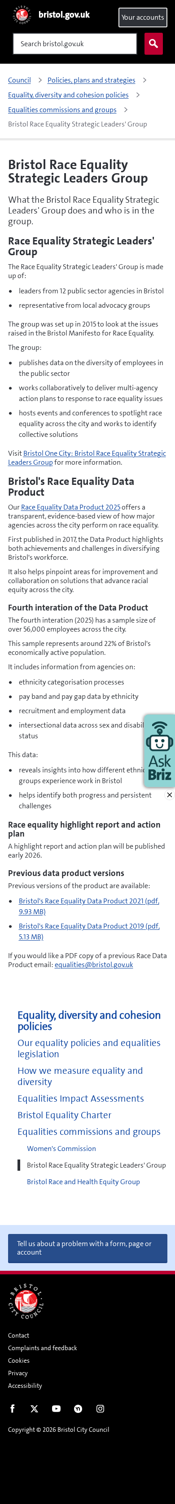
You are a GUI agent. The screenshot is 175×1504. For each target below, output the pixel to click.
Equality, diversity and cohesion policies (89, 1021)
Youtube (56, 1411)
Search (153, 44)
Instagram (100, 1411)
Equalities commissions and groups (89, 1132)
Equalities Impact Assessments (81, 1098)
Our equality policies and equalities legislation (89, 1049)
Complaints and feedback (42, 1348)
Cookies (19, 1360)
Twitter (34, 1411)
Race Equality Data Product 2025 (70, 507)
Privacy (18, 1373)
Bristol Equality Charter (64, 1115)
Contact (18, 1335)
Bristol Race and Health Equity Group (83, 1181)
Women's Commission (61, 1148)
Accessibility (25, 1386)
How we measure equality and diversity (80, 1076)
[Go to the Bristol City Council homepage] (26, 1301)
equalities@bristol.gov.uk (94, 964)
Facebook (12, 1411)
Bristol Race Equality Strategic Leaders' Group (96, 1165)
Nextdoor (78, 1411)
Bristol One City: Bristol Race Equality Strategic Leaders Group (87, 458)
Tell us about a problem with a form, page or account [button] (84, 1248)
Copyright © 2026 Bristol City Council (58, 1430)
